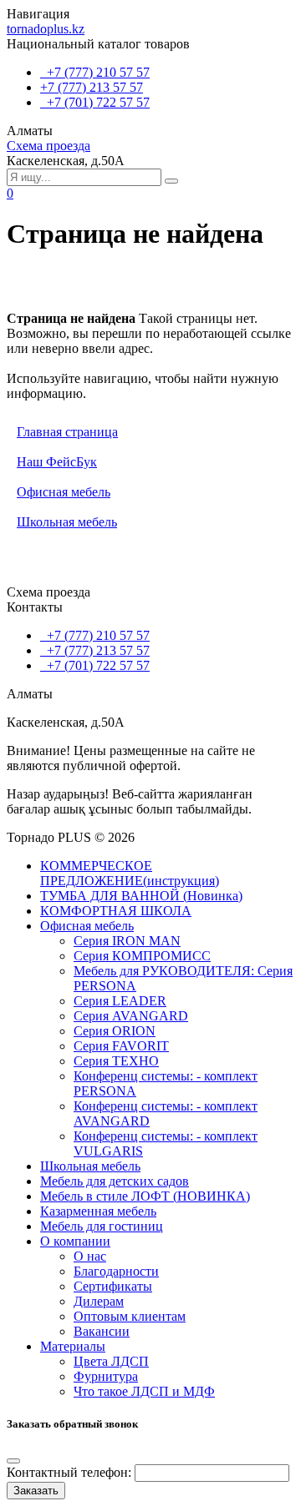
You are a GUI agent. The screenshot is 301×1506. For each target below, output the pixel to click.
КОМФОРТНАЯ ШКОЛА (115, 911)
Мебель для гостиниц (101, 1226)
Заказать (36, 1490)
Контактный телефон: (69, 1472)
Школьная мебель (67, 522)
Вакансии (102, 1331)
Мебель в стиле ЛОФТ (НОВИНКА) (145, 1196)
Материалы (72, 1346)
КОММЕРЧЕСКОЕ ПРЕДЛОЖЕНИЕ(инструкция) (129, 873)
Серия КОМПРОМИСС (142, 956)
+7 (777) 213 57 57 (91, 87)
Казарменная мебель (98, 1211)
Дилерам (99, 1301)
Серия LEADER (120, 1001)
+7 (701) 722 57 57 (95, 102)
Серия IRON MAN (127, 941)
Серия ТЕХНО (116, 1061)
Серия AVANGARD (131, 1016)
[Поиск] (171, 181)
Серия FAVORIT (121, 1046)
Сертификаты (113, 1286)
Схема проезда (48, 146)
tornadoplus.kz (45, 29)
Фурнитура (106, 1376)
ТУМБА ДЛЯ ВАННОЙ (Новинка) (141, 896)
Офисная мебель (63, 492)
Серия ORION (115, 1031)
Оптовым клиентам (130, 1316)
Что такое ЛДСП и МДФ (144, 1391)
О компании (75, 1241)
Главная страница (67, 432)
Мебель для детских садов (114, 1181)
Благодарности (116, 1271)
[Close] (13, 1460)
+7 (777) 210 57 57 (95, 72)
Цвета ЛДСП (111, 1361)
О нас (90, 1256)
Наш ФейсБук (57, 462)
